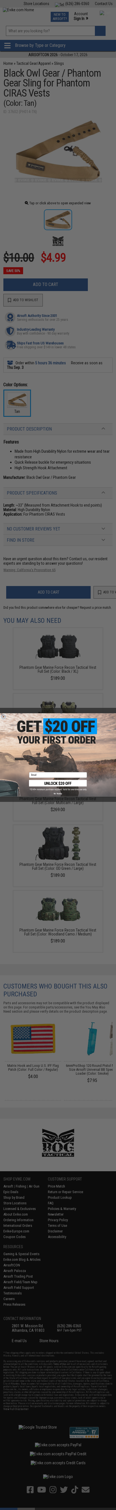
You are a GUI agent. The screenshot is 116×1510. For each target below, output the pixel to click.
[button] (58, 785)
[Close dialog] (3, 717)
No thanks (58, 794)
